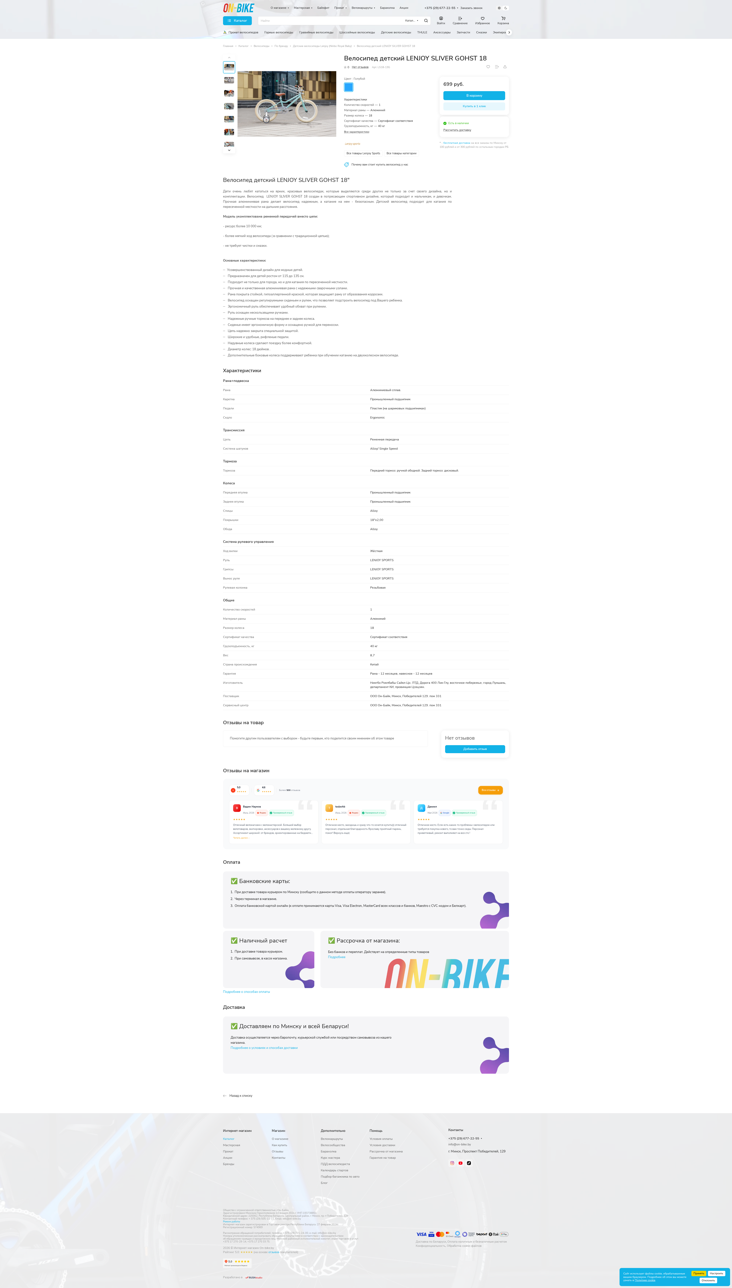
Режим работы (231, 1221)
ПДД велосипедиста (335, 1164)
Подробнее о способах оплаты (246, 992)
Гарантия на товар (383, 1158)
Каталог (228, 1139)
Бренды (228, 1164)
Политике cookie (645, 1280)
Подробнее (336, 957)
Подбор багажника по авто (340, 1177)
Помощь (376, 1131)
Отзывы (277, 1151)
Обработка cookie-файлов (464, 1246)
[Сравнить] (497, 67)
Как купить (279, 1145)
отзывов (273, 1252)
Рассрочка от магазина (386, 1151)
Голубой (348, 87)
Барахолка (328, 1151)
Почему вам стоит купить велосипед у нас (380, 164)
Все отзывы (489, 790)
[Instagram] (452, 1163)
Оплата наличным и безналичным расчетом (477, 1242)
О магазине (280, 1139)
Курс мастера (330, 1158)
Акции (227, 1158)
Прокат (228, 1151)
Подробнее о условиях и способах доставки (264, 1048)
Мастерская (231, 1145)
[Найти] (426, 20)
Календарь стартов (334, 1170)
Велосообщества (333, 1145)
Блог (324, 1183)
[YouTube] (460, 1163)
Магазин (278, 1131)
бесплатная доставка (456, 143)
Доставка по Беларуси (431, 1242)
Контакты (278, 1158)
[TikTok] (469, 1163)
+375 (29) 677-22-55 (440, 8)
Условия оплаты (381, 1139)
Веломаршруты (332, 1139)
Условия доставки (382, 1145)
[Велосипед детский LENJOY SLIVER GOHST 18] (287, 104)
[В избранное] (488, 67)
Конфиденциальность (430, 1246)
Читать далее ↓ (241, 837)
